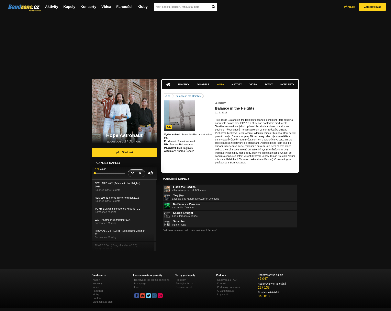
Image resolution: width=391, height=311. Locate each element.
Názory (237, 84)
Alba (220, 84)
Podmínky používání (228, 287)
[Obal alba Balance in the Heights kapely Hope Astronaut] (179, 115)
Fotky (269, 84)
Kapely (69, 7)
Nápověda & (226, 279)
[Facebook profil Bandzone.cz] (136, 295)
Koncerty (88, 7)
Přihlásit (349, 6)
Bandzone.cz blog (103, 301)
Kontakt (221, 283)
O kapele (203, 84)
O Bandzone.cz (225, 290)
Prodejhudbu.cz (184, 283)
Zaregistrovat (372, 6)
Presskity (181, 279)
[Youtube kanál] (142, 295)
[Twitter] (148, 295)
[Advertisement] (195, 44)
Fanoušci (124, 7)
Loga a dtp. (223, 294)
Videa (106, 7)
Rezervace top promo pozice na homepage (151, 281)
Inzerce (138, 287)
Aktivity (51, 7)
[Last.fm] (160, 295)
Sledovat (127, 152)
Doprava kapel (184, 287)
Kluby (142, 7)
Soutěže (97, 298)
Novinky (183, 84)
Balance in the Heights (188, 96)
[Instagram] (154, 295)
